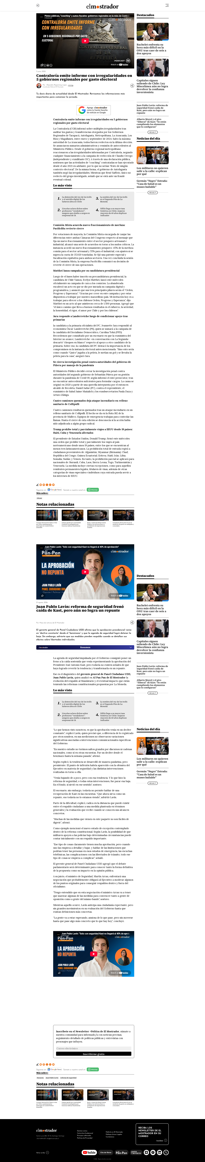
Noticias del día (148, 138)
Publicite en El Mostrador (114, 1132)
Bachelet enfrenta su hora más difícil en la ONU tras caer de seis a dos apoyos (151, 49)
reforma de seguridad (68, 1078)
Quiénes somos (82, 1130)
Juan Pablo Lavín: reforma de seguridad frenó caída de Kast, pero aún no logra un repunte (152, 109)
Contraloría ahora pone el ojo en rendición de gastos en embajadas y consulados (123, 524)
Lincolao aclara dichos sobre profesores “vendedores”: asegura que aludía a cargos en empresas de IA (76, 212)
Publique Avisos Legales (114, 1134)
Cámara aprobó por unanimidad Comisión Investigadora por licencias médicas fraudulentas (71, 524)
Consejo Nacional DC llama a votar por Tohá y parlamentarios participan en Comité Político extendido (46, 525)
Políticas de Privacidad (84, 1138)
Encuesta (40, 1078)
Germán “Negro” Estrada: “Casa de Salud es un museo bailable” (152, 184)
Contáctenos (110, 1136)
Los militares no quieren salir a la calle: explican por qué (152, 171)
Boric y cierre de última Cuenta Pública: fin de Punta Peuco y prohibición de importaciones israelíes (96, 525)
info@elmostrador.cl (52, 1138)
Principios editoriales (84, 1135)
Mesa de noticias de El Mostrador (52, 622)
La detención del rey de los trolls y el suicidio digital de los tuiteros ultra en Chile (77, 199)
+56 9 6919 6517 (41, 1138)
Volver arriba (40, 1152)
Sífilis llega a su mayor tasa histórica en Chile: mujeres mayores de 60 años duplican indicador (113, 212)
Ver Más (70, 85)
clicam (39, 498)
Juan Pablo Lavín (52, 1078)
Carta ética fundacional (85, 1133)
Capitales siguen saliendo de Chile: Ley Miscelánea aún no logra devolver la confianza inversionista (152, 86)
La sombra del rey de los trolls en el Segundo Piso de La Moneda (113, 199)
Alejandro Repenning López (56, 84)
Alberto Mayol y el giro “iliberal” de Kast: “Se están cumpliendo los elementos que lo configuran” (151, 123)
